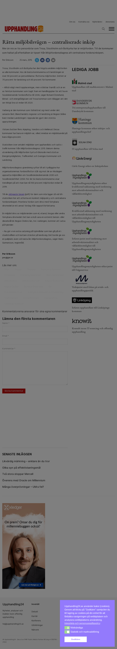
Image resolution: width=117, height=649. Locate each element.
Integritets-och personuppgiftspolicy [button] (82, 623)
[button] (99, 639)
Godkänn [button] (75, 639)
